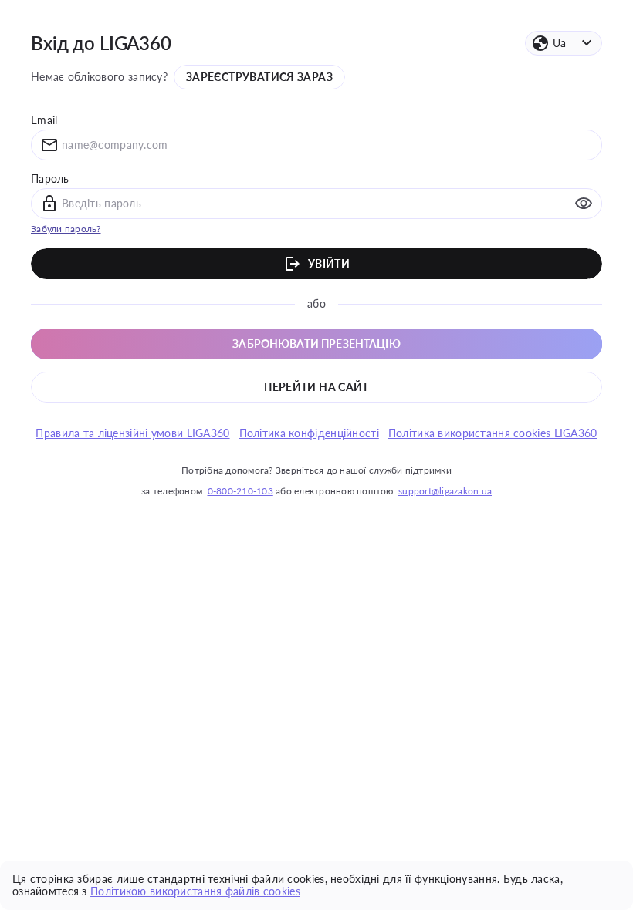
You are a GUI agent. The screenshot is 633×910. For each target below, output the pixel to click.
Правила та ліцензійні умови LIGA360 (132, 433)
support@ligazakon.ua (445, 491)
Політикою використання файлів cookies (195, 891)
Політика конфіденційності (309, 433)
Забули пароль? (66, 228)
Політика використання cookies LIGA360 (492, 433)
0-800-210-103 (240, 491)
